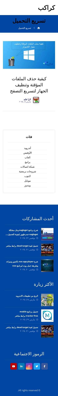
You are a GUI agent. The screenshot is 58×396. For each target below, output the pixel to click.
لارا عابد (27, 99)
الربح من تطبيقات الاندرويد (27, 295)
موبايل (27, 180)
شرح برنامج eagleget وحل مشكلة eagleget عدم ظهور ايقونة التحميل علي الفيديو (23, 234)
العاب (27, 157)
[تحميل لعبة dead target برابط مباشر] (47, 250)
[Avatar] (36, 100)
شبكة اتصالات (27, 166)
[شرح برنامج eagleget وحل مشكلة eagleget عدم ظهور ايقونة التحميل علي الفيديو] (47, 234)
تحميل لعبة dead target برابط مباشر (22, 245)
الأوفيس (27, 152)
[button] (44, 366)
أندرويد (27, 148)
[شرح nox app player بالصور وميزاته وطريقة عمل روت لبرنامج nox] (47, 265)
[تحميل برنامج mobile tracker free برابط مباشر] (47, 315)
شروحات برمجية (27, 171)
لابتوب (27, 176)
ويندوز (27, 185)
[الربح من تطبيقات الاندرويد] (47, 300)
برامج (27, 162)
